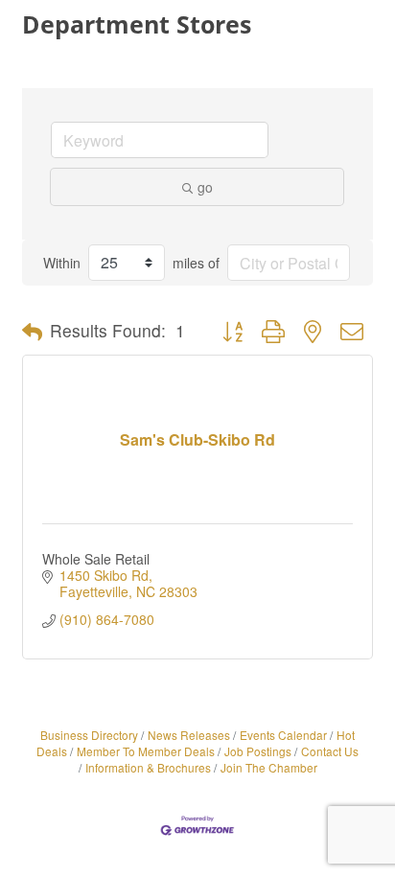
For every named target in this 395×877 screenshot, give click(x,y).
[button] (32, 331)
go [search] (205, 186)
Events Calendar (283, 735)
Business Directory (89, 735)
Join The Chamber (269, 767)
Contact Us (330, 751)
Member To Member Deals (146, 751)
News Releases (189, 735)
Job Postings (257, 751)
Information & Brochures (148, 767)
